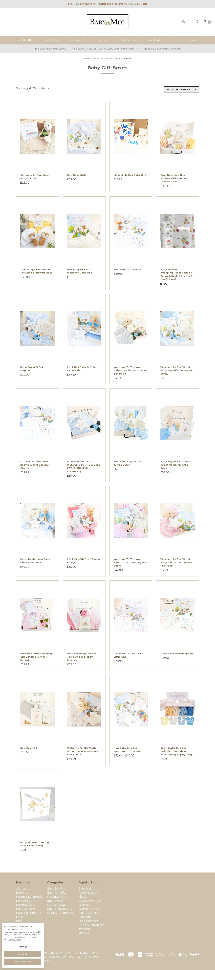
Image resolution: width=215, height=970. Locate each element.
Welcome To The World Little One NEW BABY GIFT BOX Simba (83, 751)
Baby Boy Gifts (25, 40)
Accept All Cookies (23, 961)
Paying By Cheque (28, 912)
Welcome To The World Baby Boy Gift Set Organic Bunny (177, 370)
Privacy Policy (15, 939)
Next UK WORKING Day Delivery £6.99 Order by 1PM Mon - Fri (105, 48)
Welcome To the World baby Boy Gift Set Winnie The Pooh (130, 370)
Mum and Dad (128, 40)
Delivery (21, 892)
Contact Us (23, 888)
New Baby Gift (29, 748)
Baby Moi (84, 888)
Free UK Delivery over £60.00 (50, 48)
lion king (84, 929)
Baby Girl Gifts (51, 40)
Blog (19, 921)
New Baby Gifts (78, 40)
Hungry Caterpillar (91, 925)
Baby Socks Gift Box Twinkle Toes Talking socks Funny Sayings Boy (176, 751)
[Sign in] (197, 22)
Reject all (22, 954)
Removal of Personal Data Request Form (26, 904)
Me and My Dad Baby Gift (130, 175)
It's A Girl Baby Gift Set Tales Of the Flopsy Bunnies (81, 656)
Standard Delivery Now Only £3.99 (162, 48)
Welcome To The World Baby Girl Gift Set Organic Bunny (130, 562)
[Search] (183, 22)
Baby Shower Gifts (156, 40)
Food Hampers (88, 921)
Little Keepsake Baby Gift (176, 653)
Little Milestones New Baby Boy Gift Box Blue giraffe (35, 464)
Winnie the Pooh (89, 908)
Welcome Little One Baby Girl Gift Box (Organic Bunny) (36, 656)
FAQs (19, 916)
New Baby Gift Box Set (128, 269)
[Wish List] (190, 22)
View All (83, 933)
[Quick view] (52, 108)
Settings (23, 946)
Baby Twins (103, 40)
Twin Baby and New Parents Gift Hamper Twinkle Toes (173, 178)
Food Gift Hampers (187, 40)
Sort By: (170, 89)
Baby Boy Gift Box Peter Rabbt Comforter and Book (175, 464)
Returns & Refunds (29, 896)
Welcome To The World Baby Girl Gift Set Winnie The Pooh (176, 562)
